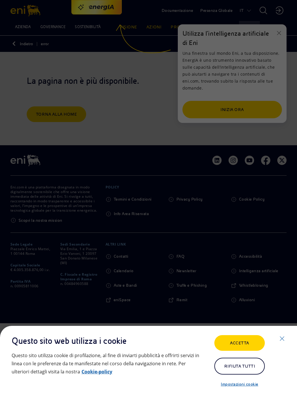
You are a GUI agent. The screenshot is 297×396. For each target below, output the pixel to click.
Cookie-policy (97, 371)
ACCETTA (239, 343)
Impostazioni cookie (239, 384)
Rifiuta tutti (239, 366)
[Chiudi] (282, 338)
